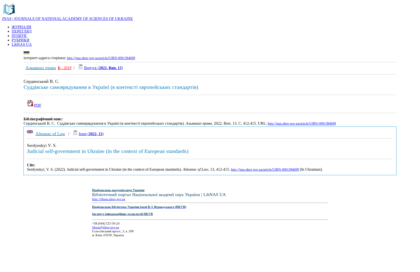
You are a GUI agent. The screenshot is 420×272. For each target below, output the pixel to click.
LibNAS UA (22, 44)
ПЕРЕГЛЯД (22, 31)
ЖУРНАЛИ (21, 27)
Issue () (91, 134)
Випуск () (103, 68)
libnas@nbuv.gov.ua (105, 227)
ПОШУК (19, 36)
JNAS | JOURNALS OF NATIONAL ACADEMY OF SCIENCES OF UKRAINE (67, 19)
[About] (9, 15)
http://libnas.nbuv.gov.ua (108, 199)
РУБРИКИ (20, 40)
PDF (37, 105)
